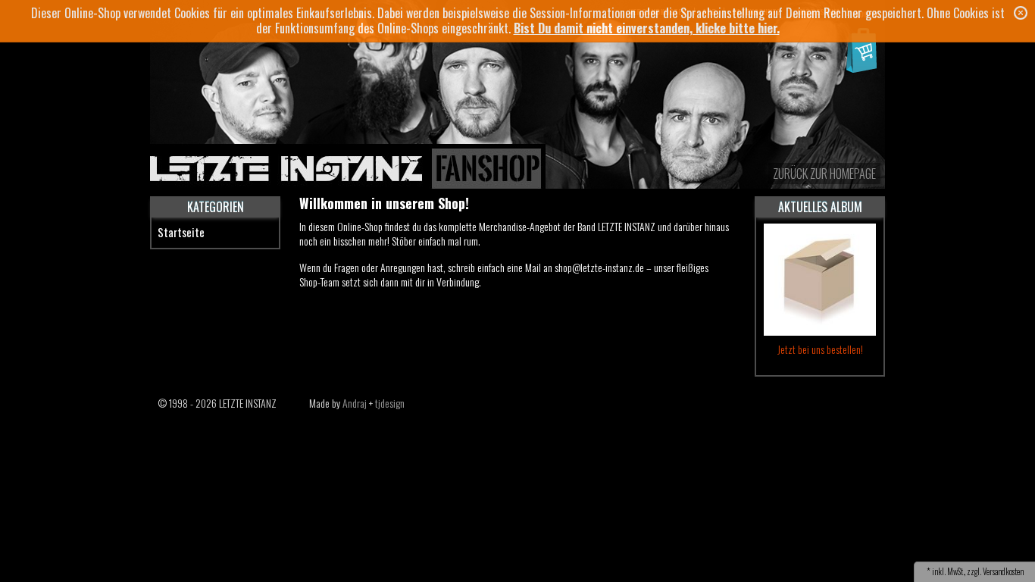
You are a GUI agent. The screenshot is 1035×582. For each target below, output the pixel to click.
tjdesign (390, 403)
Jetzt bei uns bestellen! (820, 349)
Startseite (181, 232)
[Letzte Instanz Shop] (517, 113)
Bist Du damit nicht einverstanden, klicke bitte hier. (647, 28)
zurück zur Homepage (824, 173)
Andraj (354, 403)
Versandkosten (1003, 571)
